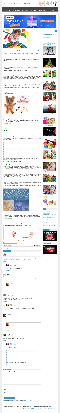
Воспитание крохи (35, 8)
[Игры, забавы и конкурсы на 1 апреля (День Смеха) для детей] (48, 41)
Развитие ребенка (26, 8)
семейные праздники (46, 225)
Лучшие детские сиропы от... (48, 79)
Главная (24, 408)
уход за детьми (53, 225)
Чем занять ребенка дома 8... (48, 113)
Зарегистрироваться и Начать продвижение (13, 161)
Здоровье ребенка (17, 8)
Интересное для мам (42, 10)
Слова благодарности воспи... (48, 206)
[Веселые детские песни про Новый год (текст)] (49, 66)
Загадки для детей (46, 211)
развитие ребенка (13, 242)
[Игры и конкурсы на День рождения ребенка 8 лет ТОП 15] (49, 124)
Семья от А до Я (51, 10)
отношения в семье (46, 220)
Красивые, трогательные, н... (48, 171)
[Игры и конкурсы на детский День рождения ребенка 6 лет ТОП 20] (49, 147)
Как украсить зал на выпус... (48, 194)
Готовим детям (25, 10)
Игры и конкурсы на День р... (48, 90)
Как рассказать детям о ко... (48, 136)
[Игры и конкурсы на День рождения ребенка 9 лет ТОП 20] (49, 89)
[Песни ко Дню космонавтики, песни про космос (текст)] (48, 43)
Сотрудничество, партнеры (34, 408)
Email (5, 389)
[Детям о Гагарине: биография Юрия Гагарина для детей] (49, 54)
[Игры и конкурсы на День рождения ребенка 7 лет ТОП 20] (49, 158)
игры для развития (7, 242)
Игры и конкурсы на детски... (48, 148)
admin (14, 51)
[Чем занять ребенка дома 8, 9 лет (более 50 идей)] (49, 112)
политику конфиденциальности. (30, 400)
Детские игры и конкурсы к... (48, 39)
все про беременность (46, 214)
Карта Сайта (42, 408)
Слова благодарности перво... (48, 102)
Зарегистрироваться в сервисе (13, 363)
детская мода (53, 214)
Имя (5, 386)
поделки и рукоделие (46, 222)
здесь (30, 225)
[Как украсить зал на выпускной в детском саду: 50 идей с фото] (49, 193)
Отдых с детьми (44, 8)
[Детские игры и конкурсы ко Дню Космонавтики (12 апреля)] (49, 38)
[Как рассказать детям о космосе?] (49, 135)
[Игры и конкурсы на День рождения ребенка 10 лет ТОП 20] (49, 181)
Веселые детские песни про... (48, 67)
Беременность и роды (7, 8)
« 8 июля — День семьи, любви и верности (11, 248)
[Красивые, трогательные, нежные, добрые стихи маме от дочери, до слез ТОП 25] (49, 170)
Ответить (5, 261)
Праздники (5, 10)
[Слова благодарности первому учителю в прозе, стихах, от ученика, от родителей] (49, 101)
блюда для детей (52, 211)
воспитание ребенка (46, 212)
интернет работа (52, 217)
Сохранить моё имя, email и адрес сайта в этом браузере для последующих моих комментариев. (22, 394)
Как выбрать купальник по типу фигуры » (34, 248)
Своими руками (32, 10)
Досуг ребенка (52, 8)
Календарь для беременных (14, 10)
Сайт (5, 392)
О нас (28, 408)
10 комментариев (38, 245)
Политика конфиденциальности (50, 408)
